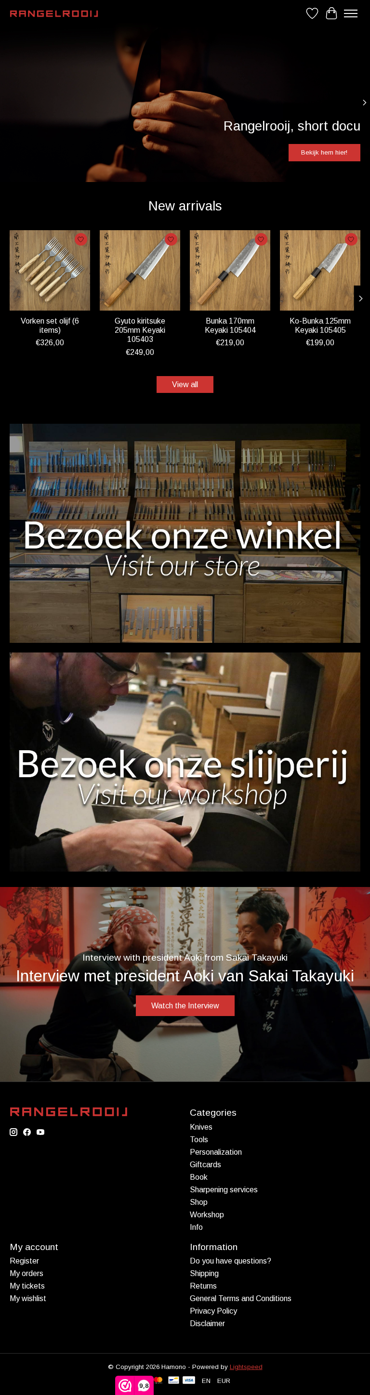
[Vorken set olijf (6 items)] (50, 270)
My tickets (27, 1286)
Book (199, 1177)
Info (196, 1227)
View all (185, 384)
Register (24, 1261)
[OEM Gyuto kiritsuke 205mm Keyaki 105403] (140, 270)
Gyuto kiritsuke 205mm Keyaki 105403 (140, 330)
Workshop (207, 1215)
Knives (201, 1127)
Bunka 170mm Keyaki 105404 (230, 325)
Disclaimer (207, 1323)
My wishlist (28, 1298)
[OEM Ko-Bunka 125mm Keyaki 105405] (320, 270)
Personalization (216, 1152)
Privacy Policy (213, 1311)
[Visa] (189, 1380)
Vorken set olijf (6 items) (50, 325)
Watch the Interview (185, 1006)
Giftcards (205, 1164)
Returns (203, 1286)
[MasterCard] (158, 1380)
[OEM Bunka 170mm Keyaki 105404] (230, 270)
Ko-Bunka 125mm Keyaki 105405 (320, 325)
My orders (26, 1273)
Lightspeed (246, 1366)
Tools (199, 1139)
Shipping (204, 1273)
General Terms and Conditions (240, 1298)
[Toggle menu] (350, 13)
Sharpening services (224, 1190)
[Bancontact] (174, 1380)
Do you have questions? (230, 1261)
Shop (199, 1202)
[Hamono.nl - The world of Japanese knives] (54, 13)
